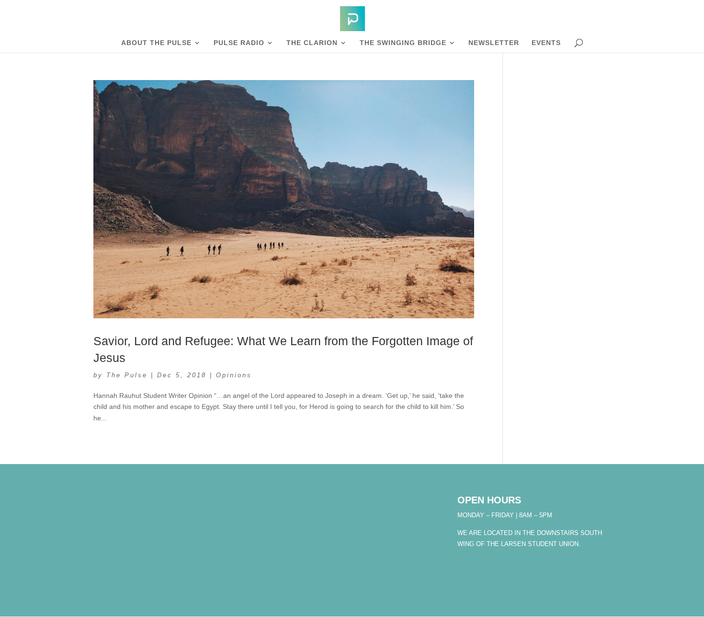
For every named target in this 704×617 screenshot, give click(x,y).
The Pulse (127, 375)
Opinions (234, 375)
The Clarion (312, 43)
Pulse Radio (239, 43)
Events (546, 43)
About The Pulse (156, 43)
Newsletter (493, 43)
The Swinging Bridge (403, 43)
